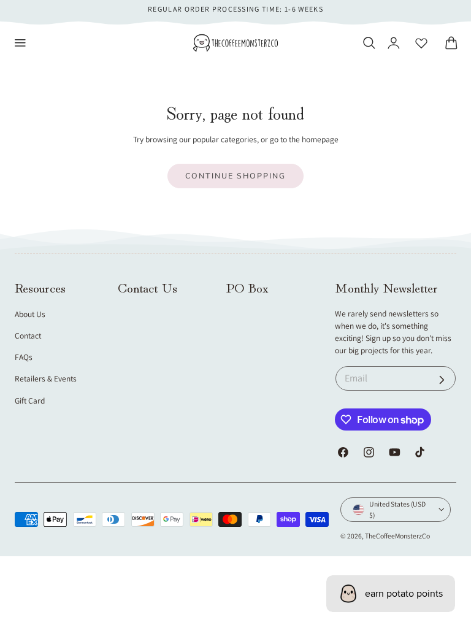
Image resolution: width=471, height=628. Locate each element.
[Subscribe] (441, 380)
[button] (20, 43)
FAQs (24, 356)
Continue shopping (235, 175)
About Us (30, 314)
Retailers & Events (46, 378)
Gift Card (30, 400)
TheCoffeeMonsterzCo (397, 535)
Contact (28, 335)
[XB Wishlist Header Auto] (421, 42)
